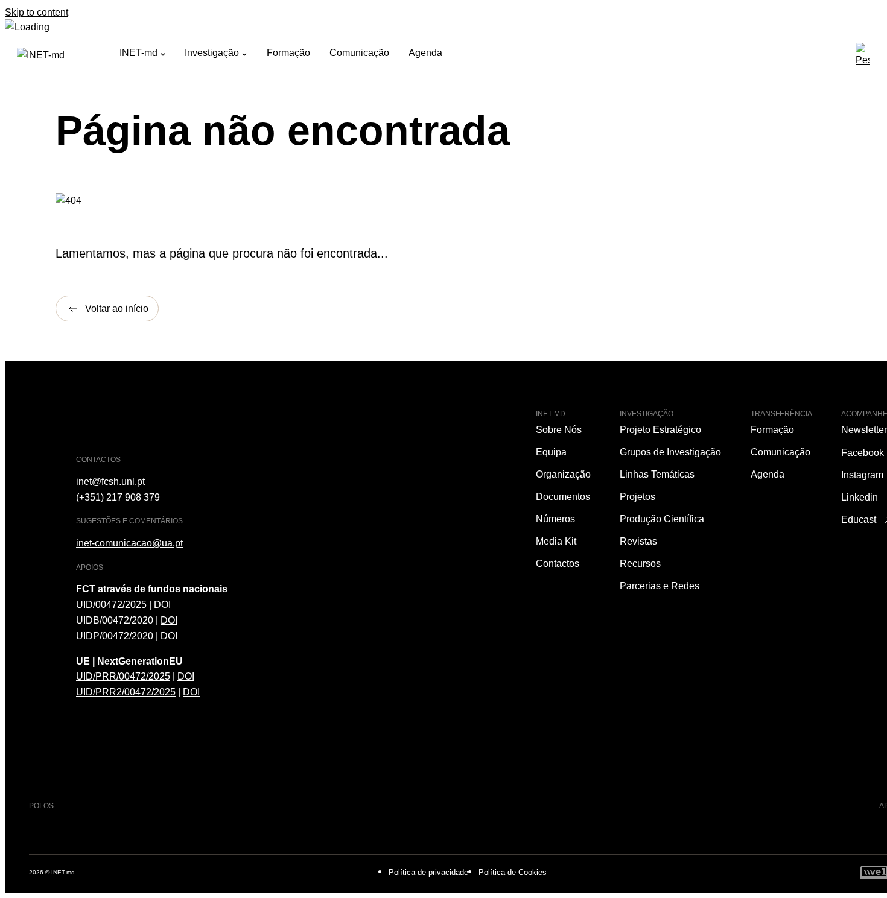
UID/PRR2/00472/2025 (126, 691)
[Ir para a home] (68, 55)
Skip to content (36, 12)
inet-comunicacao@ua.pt (129, 542)
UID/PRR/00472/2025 (123, 676)
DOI (162, 604)
